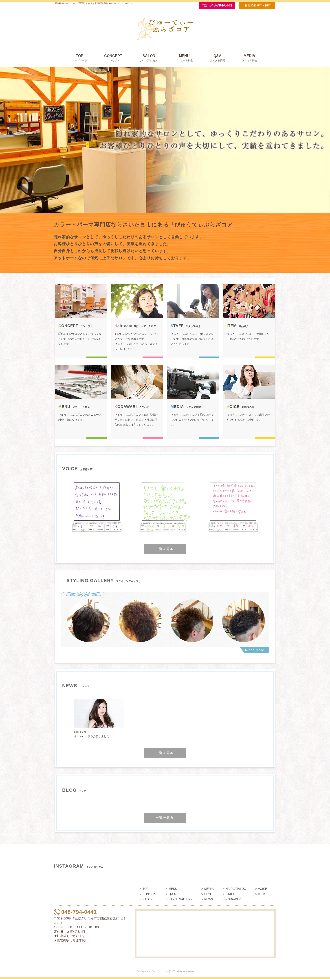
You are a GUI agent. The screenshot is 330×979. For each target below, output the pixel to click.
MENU (173, 888)
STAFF (230, 894)
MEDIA (209, 888)
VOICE (262, 888)
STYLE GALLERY (180, 899)
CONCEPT (150, 894)
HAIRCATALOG (236, 888)
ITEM (261, 894)
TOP (146, 888)
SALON (147, 899)
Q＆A (172, 894)
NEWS (208, 899)
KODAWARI (234, 899)
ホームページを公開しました (91, 736)
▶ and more (254, 650)
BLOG (208, 894)
